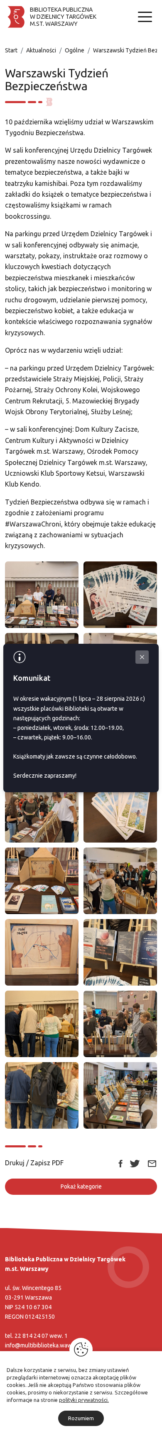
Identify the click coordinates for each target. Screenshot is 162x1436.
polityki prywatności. (84, 1400)
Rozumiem (81, 1418)
